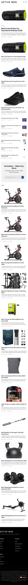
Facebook (2, 556)
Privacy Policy (17, 546)
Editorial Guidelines (18, 543)
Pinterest (1, 561)
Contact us (17, 550)
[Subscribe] (22, 177)
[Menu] (26, 2)
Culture (1, 548)
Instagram (2, 563)
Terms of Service (18, 548)
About (16, 541)
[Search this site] (24, 2)
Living (1, 546)
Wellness (2, 541)
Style (1, 543)
